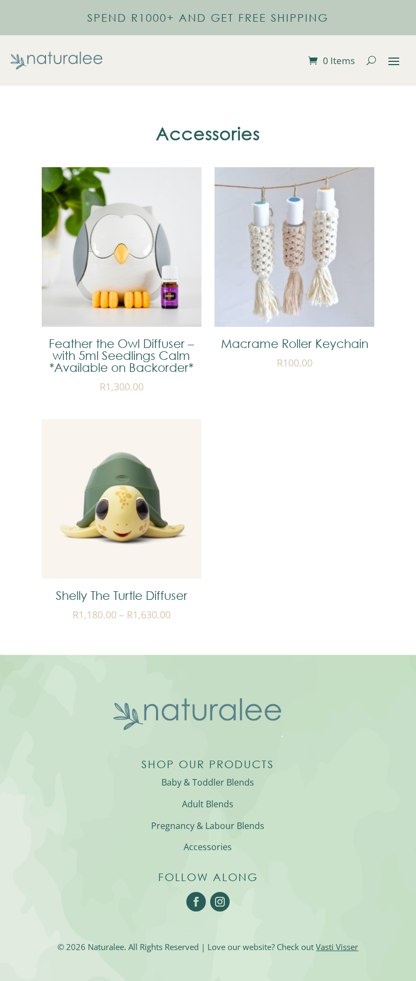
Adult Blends (207, 804)
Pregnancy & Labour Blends (207, 826)
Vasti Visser (337, 946)
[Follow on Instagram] (220, 902)
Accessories (208, 847)
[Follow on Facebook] (196, 902)
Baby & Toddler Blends (207, 782)
